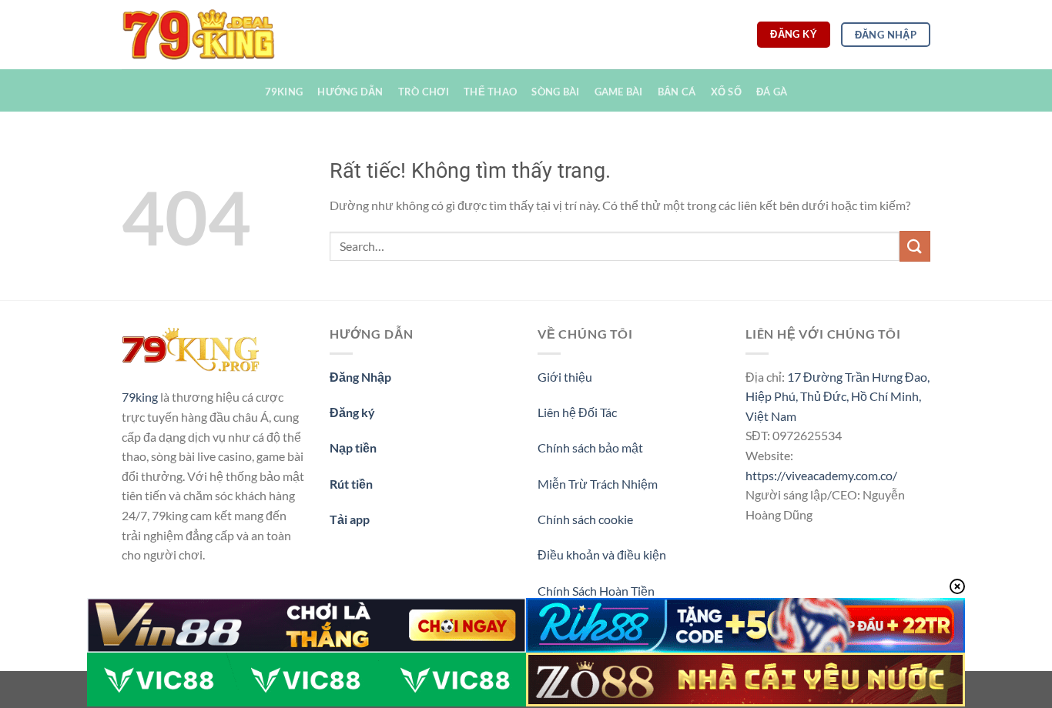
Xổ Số (726, 91)
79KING (284, 91)
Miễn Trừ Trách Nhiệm (598, 483)
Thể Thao (490, 91)
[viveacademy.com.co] (199, 34)
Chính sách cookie (585, 519)
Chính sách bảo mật (590, 447)
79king (140, 396)
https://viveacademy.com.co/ (821, 475)
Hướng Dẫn (350, 91)
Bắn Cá (677, 91)
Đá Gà (771, 91)
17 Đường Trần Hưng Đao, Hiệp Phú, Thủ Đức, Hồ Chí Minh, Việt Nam (837, 396)
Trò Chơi (423, 91)
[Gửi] (915, 246)
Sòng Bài (555, 91)
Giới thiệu (565, 376)
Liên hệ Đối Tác (577, 412)
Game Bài (619, 91)
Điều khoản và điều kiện (602, 554)
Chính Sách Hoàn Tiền (596, 590)
